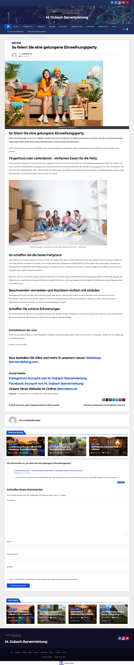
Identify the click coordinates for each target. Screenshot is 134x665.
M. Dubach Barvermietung (67, 17)
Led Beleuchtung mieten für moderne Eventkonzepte (24, 448)
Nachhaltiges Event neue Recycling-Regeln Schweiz (113, 614)
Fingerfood (37, 167)
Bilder (52, 26)
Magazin (63, 26)
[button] (123, 29)
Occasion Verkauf (15, 32)
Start (16, 26)
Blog (13, 42)
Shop (114, 26)
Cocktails (50, 280)
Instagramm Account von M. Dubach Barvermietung (48, 378)
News (18, 42)
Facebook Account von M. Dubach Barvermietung (46, 383)
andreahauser (27, 54)
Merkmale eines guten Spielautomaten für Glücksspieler (35, 405)
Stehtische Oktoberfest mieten (104, 448)
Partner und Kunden (37, 32)
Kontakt (90, 26)
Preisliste (103, 26)
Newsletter (76, 26)
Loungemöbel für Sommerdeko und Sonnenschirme (60, 449)
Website (10, 567)
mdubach (24, 453)
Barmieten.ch (67, 389)
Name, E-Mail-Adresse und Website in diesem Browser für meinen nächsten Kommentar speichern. (43, 579)
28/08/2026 (14, 617)
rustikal (95, 167)
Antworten (121, 482)
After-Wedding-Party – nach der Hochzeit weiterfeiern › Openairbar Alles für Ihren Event (47, 470)
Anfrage (41, 26)
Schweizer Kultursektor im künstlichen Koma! (103, 405)
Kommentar (11, 500)
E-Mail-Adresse (13, 554)
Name (9, 541)
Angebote (27, 26)
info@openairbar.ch (18, 338)
